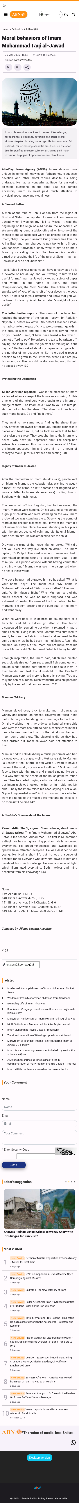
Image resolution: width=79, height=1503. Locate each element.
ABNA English (24, 15)
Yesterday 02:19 (17, 1418)
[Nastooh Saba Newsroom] (39, 1487)
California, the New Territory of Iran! (38, 1290)
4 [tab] (74, 1181)
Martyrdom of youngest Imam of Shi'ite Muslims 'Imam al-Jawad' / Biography (40, 1042)
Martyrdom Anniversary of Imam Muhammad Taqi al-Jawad (41, 1018)
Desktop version (39, 1457)
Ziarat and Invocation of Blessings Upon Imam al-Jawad (39, 1035)
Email (5, 1115)
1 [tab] (66, 1181)
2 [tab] (68, 1181)
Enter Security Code (15, 1149)
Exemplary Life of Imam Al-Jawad (26, 1003)
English (46, 15)
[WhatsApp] (73, 1442)
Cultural (16, 29)
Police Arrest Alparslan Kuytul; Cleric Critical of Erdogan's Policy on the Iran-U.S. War (42, 1304)
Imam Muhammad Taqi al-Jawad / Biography (33, 1029)
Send (13, 1165)
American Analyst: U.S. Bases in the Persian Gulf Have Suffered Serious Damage (42, 1395)
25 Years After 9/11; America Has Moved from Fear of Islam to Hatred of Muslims (41, 1379)
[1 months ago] (39, 1209)
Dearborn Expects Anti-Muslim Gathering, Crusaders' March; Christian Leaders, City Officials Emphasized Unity (41, 1361)
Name (6, 1099)
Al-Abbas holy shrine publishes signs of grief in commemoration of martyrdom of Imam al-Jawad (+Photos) (41, 1062)
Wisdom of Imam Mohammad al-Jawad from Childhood (39, 998)
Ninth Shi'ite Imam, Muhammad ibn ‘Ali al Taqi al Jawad (38, 1024)
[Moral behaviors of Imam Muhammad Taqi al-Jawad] (39, 102)
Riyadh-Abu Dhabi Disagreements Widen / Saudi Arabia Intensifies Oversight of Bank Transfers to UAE (41, 1341)
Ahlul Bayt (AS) (31, 29)
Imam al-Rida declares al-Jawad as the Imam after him (38, 1069)
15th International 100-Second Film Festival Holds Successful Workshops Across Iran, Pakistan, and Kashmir (42, 1322)
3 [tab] (71, 1181)
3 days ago (15, 1267)
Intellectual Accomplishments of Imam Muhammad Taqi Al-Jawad (40, 990)
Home (5, 29)
